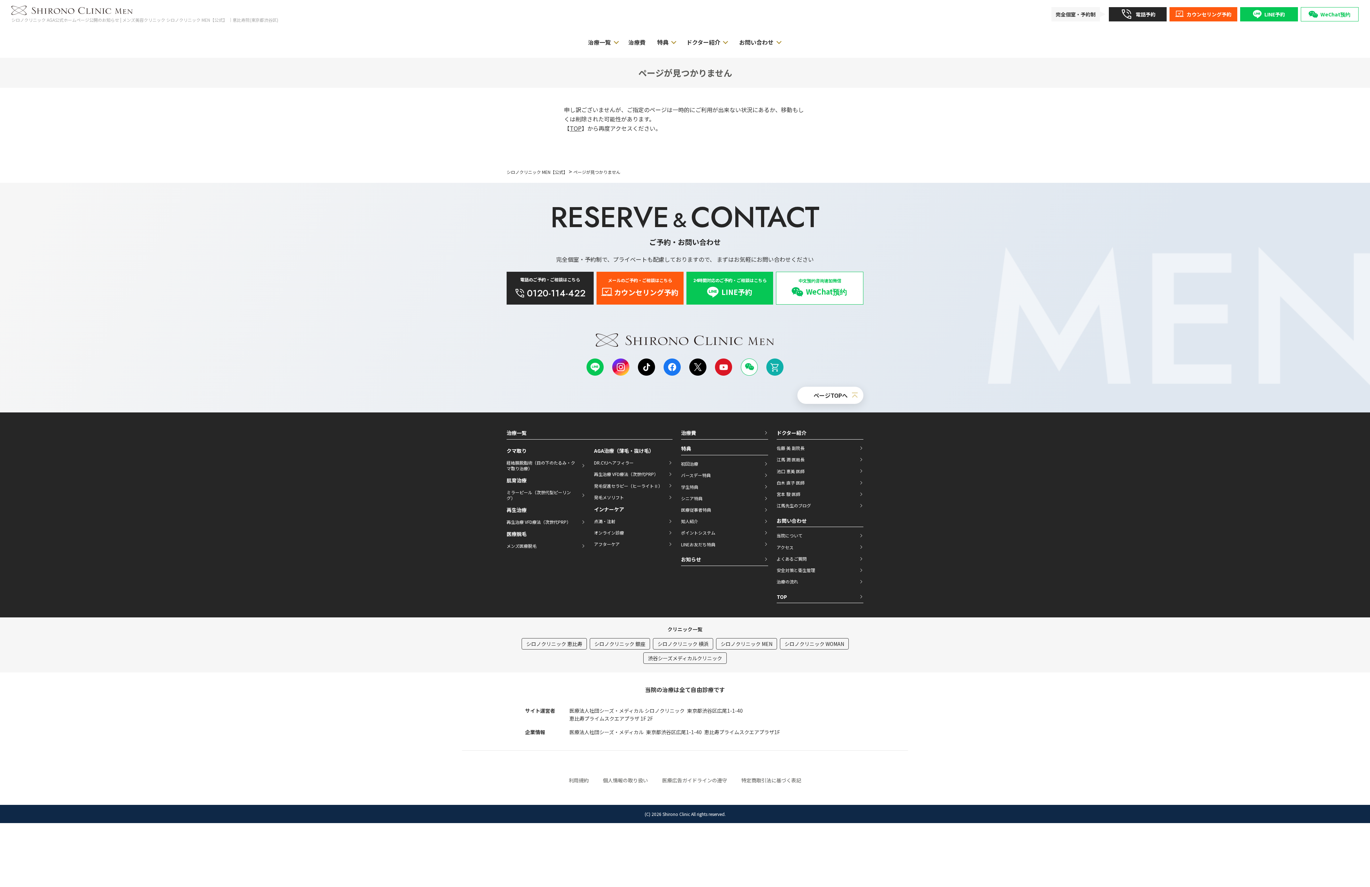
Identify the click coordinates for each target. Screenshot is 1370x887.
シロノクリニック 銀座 (619, 643)
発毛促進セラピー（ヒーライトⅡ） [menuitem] (628, 486)
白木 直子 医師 (791, 483)
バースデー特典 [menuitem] (696, 475)
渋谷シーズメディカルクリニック (685, 658)
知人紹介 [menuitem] (689, 521)
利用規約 (579, 780)
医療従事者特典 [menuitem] (696, 510)
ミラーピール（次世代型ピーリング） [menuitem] (539, 495)
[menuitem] (1138, 14)
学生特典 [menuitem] (689, 487)
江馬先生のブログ (794, 505)
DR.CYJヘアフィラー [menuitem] (614, 463)
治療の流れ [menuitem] (787, 581)
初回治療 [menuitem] (689, 464)
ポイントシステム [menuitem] (698, 533)
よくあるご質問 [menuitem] (792, 559)
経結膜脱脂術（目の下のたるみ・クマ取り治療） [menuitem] (541, 465)
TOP (576, 128)
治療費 (688, 432)
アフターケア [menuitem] (607, 544)
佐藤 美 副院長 (791, 448)
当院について (789, 535)
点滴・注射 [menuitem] (604, 521)
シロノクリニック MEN (746, 643)
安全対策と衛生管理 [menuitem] (796, 570)
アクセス (785, 547)
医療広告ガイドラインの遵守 (694, 780)
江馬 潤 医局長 (791, 459)
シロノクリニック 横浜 (683, 643)
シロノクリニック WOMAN (814, 643)
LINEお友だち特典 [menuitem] (698, 544)
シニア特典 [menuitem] (691, 498)
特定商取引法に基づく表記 (771, 780)
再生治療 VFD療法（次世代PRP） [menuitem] (539, 522)
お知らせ (691, 559)
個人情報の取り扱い (625, 780)
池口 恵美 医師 (791, 471)
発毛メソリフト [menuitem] (609, 497)
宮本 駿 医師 (788, 494)
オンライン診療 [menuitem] (609, 533)
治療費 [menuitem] (636, 42)
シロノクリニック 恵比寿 (554, 643)
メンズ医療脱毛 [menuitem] (522, 546)
